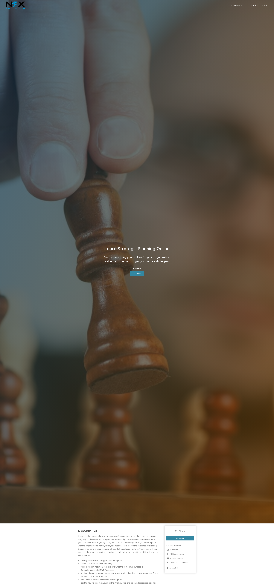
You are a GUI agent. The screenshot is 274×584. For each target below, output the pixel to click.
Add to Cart (137, 273)
